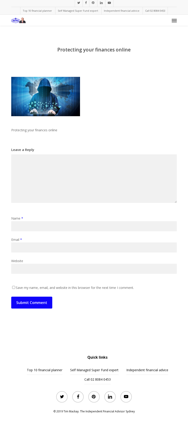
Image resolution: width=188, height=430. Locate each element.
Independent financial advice (147, 370)
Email (16, 239)
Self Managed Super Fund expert (94, 370)
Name (17, 218)
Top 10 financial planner (44, 370)
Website (17, 261)
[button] (174, 20)
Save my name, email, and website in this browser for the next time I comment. (75, 287)
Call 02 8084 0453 (97, 379)
